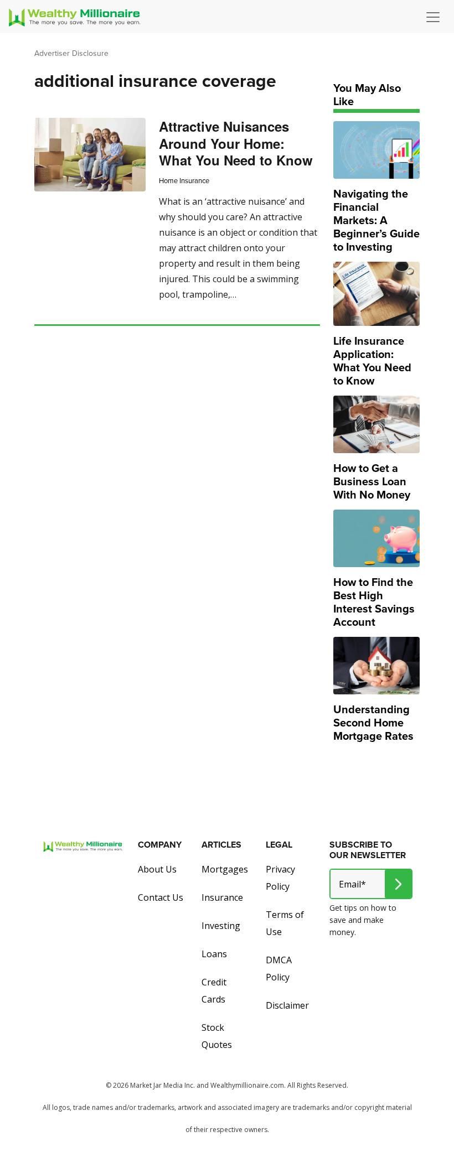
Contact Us (160, 897)
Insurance (222, 897)
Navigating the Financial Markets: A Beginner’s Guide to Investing (376, 220)
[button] (435, 17)
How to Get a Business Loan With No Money (371, 481)
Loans (214, 954)
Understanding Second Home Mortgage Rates (373, 723)
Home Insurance (184, 180)
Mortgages (225, 869)
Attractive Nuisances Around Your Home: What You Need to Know (236, 143)
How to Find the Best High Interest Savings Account (374, 602)
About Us (157, 869)
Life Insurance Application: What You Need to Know (372, 360)
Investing (221, 926)
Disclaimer (287, 1005)
